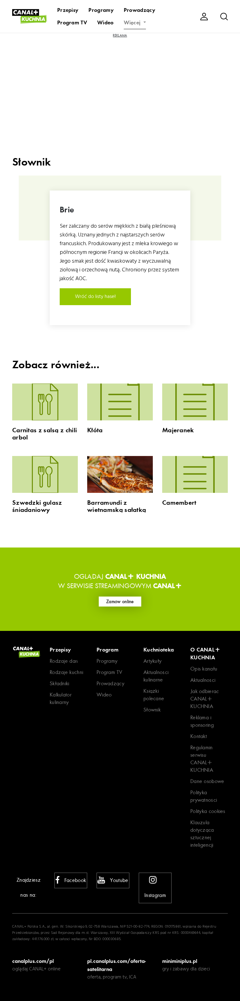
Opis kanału (203, 669)
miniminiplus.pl (179, 961)
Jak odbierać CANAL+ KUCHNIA (204, 699)
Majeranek (178, 430)
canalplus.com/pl (33, 961)
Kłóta (95, 430)
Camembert (179, 502)
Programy (100, 10)
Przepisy (67, 10)
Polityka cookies (207, 811)
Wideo (105, 22)
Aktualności (202, 680)
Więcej (133, 22)
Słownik (152, 709)
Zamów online (120, 601)
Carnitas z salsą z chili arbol (44, 434)
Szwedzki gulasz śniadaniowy (37, 506)
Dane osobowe (207, 781)
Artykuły (152, 661)
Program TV (72, 22)
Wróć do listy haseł (95, 297)
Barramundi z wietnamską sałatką (116, 506)
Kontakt (198, 736)
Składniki (59, 683)
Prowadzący (139, 10)
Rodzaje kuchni (66, 672)
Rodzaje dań (64, 661)
